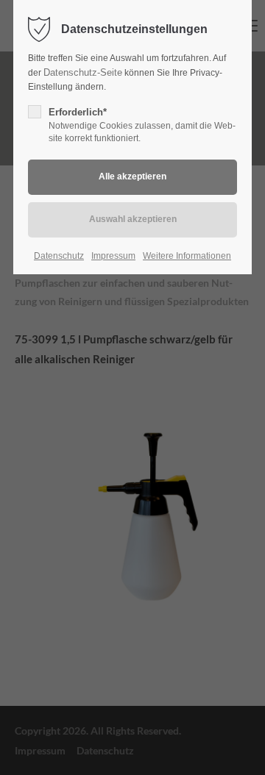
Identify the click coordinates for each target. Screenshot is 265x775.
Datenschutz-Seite (82, 72)
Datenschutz (59, 256)
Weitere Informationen (187, 256)
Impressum (113, 256)
